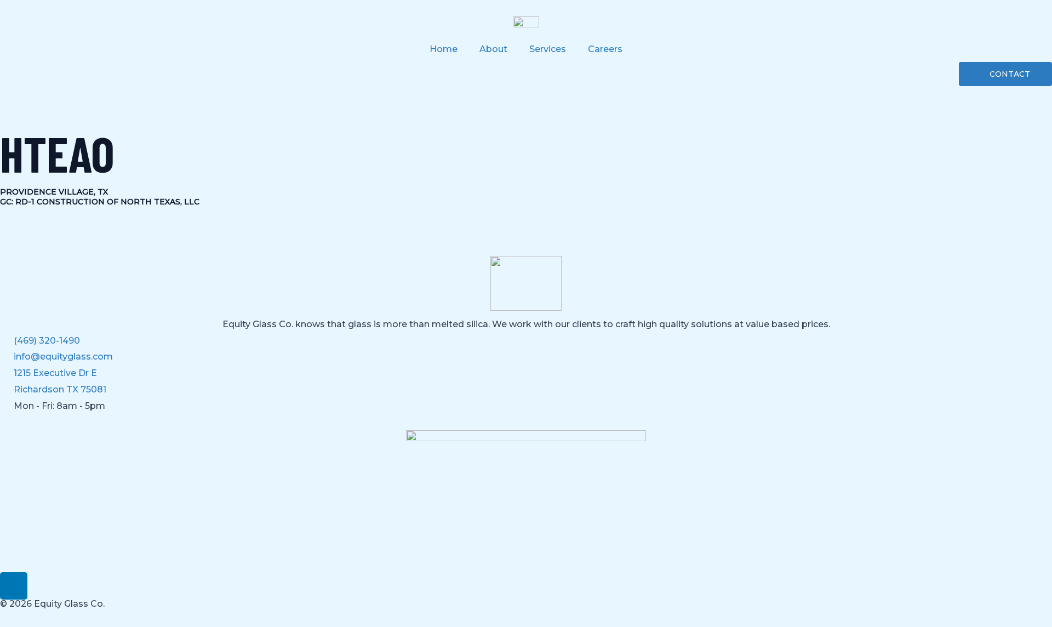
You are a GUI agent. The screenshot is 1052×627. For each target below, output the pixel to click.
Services (547, 49)
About (493, 49)
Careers (605, 49)
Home (444, 49)
